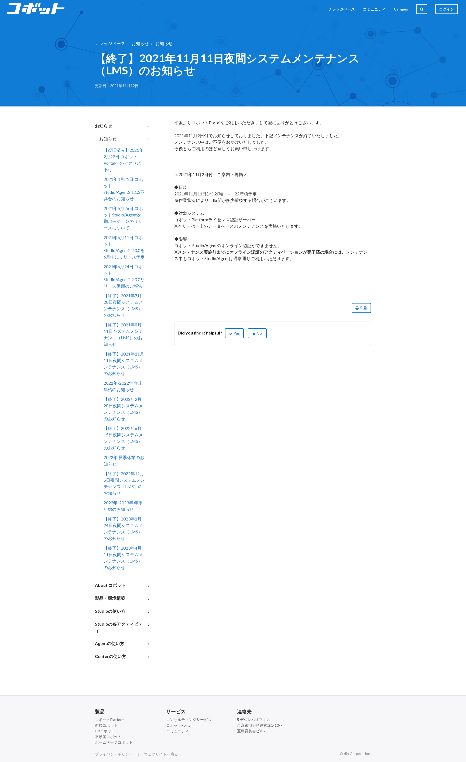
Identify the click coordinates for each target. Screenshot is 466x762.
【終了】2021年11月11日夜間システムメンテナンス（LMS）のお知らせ (124, 363)
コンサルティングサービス (188, 719)
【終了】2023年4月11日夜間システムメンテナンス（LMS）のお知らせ (123, 557)
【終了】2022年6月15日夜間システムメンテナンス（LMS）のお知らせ (123, 438)
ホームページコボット (114, 742)
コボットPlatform (110, 719)
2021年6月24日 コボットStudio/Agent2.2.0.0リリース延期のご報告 (124, 276)
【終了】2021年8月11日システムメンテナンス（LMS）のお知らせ (123, 334)
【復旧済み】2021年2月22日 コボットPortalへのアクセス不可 (123, 159)
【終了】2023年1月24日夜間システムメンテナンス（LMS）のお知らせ (123, 528)
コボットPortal (178, 725)
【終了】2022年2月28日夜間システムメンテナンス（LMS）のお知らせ (123, 408)
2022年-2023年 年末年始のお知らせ (123, 506)
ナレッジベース (341, 9)
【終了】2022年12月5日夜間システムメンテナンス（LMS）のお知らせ (124, 483)
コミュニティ (374, 9)
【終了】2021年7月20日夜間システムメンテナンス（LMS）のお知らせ (123, 305)
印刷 (363, 308)
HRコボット (105, 731)
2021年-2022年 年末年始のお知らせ (123, 386)
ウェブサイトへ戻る (161, 754)
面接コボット (106, 725)
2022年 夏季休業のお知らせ (124, 460)
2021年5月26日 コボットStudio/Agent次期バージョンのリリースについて (123, 218)
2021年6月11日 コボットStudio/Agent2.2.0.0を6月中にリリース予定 (124, 247)
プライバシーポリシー (114, 754)
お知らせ (140, 43)
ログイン (446, 9)
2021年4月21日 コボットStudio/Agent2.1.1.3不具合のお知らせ (124, 189)
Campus (401, 9)
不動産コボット (108, 736)
